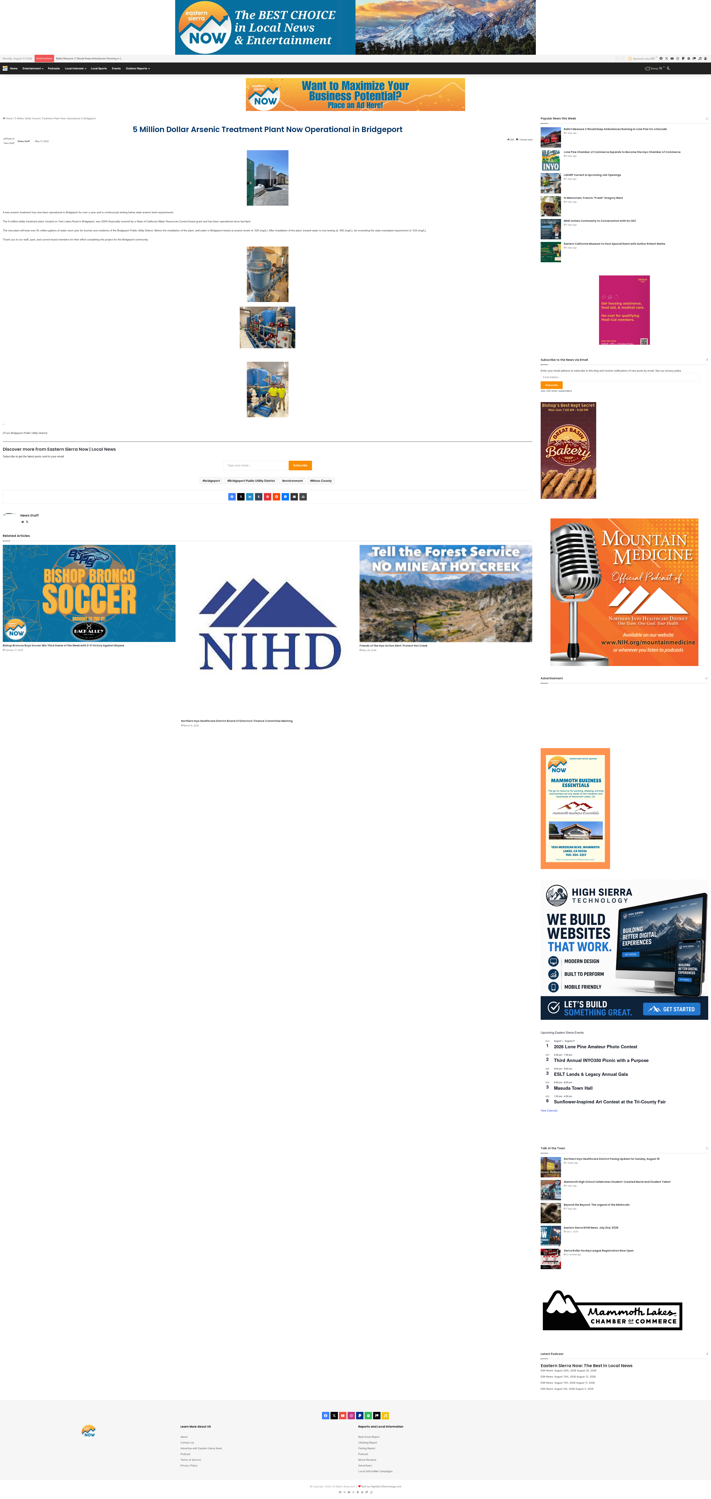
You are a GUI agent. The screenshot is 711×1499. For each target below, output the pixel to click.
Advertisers (365, 1465)
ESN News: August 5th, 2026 (558, 1388)
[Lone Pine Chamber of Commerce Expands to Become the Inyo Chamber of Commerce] (551, 160)
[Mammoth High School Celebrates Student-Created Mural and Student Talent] (551, 1190)
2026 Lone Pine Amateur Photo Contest (595, 1046)
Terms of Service (191, 1459)
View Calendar (549, 1110)
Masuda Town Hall (573, 1088)
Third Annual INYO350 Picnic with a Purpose (601, 1060)
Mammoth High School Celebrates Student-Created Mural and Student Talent (617, 1182)
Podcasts (54, 68)
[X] (27, 522)
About (184, 1436)
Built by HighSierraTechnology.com (381, 1486)
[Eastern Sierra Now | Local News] (5, 68)
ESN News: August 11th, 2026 (558, 1382)
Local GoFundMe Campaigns (375, 1471)
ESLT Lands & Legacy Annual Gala (591, 1074)
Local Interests (74, 68)
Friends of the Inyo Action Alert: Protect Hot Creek (393, 646)
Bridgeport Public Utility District (252, 481)
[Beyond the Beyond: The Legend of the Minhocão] (551, 1213)
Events (116, 68)
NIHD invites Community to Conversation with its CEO (600, 221)
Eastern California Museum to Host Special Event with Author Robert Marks (614, 244)
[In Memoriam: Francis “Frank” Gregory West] (551, 206)
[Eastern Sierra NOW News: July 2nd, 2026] (551, 1236)
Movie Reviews (367, 1459)
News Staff (24, 141)
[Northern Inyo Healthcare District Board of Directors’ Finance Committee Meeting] (267, 631)
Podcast (185, 1454)
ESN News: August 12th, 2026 (558, 1376)
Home (13, 68)
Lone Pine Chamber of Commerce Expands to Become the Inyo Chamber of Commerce (107, 58)
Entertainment (32, 68)
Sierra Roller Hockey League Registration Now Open (599, 1250)
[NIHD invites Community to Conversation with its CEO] (551, 229)
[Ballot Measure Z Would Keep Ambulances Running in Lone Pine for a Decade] (551, 137)
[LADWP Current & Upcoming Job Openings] (551, 183)
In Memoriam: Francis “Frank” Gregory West (593, 198)
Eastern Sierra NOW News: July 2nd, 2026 (591, 1228)
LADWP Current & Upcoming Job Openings (592, 175)
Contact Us (187, 1442)
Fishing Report (366, 1448)
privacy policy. (673, 370)
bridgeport (212, 481)
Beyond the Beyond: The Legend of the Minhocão (597, 1205)
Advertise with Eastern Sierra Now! (201, 1448)
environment (293, 481)
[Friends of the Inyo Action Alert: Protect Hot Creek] (446, 593)
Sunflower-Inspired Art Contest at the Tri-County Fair (610, 1101)
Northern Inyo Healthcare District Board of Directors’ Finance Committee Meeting (237, 721)
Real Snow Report (369, 1436)
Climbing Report (367, 1442)
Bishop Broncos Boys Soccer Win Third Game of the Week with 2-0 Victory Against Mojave (63, 645)
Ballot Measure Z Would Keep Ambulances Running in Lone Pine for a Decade (615, 129)
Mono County (322, 481)
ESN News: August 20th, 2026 (558, 1370)
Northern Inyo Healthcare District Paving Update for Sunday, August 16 (612, 1159)
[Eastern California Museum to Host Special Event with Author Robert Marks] (551, 252)
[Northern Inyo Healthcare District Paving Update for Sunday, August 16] (551, 1167)
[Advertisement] (624, 713)
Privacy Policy (189, 1465)
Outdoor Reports (136, 68)
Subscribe (300, 465)
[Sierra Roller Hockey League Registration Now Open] (551, 1259)
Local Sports (99, 68)
